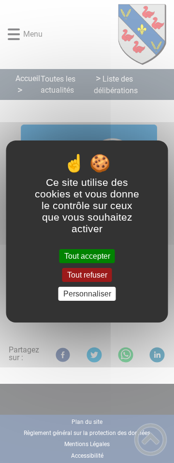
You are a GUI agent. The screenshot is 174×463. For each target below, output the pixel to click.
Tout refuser (87, 275)
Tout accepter (87, 256)
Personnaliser (87, 294)
